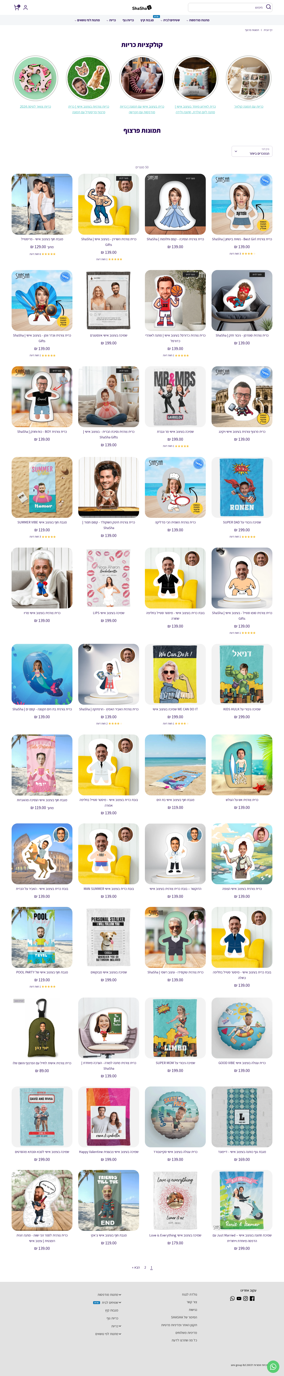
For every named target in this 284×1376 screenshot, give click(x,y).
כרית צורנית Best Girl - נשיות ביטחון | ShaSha (242, 239)
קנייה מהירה (241, 228)
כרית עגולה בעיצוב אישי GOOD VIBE (242, 1063)
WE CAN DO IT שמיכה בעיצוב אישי (175, 709)
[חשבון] (25, 7)
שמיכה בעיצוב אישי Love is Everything (175, 1235)
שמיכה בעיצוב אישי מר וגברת (175, 431)
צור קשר (192, 1302)
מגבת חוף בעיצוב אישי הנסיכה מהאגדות (42, 800)
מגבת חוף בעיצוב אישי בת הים (175, 799)
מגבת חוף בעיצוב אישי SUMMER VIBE (42, 522)
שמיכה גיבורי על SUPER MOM (175, 1063)
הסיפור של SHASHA (184, 1317)
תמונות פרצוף (252, 30)
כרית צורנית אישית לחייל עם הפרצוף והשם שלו (42, 1063)
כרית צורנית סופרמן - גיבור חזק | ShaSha (242, 335)
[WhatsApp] (232, 1298)
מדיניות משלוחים (186, 1332)
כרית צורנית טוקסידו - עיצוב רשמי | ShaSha (175, 972)
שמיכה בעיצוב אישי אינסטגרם (108, 335)
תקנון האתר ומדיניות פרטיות (179, 1325)
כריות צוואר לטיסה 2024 (35, 106)
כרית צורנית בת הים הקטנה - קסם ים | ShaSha (42, 709)
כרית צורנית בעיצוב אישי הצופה (242, 888)
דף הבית (268, 30)
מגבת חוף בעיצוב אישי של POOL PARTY (42, 972)
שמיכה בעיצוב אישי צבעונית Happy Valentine (109, 1151)
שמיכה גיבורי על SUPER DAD (242, 522)
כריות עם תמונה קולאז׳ (248, 106)
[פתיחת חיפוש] (268, 7)
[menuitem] (198, 21)
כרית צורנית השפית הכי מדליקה (175, 522)
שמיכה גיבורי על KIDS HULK (242, 709)
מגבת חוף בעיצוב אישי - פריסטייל (42, 239)
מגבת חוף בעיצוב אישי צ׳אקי (109, 1235)
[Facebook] (252, 1298)
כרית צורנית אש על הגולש (242, 799)
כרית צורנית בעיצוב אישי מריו (42, 613)
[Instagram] (245, 1298)
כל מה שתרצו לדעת (184, 1340)
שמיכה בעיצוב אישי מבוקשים (109, 972)
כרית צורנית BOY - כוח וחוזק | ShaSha (42, 431)
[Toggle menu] (119, 1295)
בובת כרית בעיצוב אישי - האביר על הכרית (42, 888)
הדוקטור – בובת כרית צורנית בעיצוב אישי (175, 888)
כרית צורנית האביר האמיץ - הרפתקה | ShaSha (109, 709)
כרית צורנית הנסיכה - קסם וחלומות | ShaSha (175, 239)
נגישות (193, 1309)
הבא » (136, 1267)
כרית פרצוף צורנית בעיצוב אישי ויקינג (242, 431)
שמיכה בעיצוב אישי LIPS (108, 613)
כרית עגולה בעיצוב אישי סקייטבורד (175, 1151)
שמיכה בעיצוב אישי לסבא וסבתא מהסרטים (42, 1151)
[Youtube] (239, 1298)
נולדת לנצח (189, 1294)
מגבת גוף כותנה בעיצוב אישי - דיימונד (242, 1151)
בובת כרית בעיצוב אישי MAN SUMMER (109, 888)
